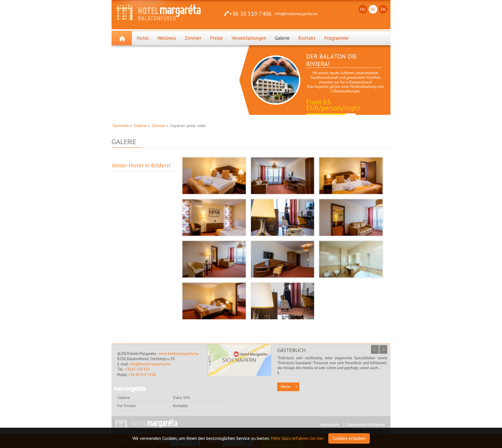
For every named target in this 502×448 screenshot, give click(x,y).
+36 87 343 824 (137, 369)
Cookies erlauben (349, 438)
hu (362, 9)
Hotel (143, 38)
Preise (216, 38)
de (373, 9)
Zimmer (193, 38)
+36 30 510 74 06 (142, 374)
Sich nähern (239, 359)
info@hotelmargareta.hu (296, 13)
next (383, 349)
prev (375, 349)
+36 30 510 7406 (250, 13)
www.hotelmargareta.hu (178, 353)
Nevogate (130, 389)
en (383, 9)
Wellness (166, 38)
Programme (336, 38)
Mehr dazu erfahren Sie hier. (297, 438)
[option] (320, 83)
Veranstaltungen (249, 38)
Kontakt (306, 38)
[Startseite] (122, 38)
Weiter (286, 386)
